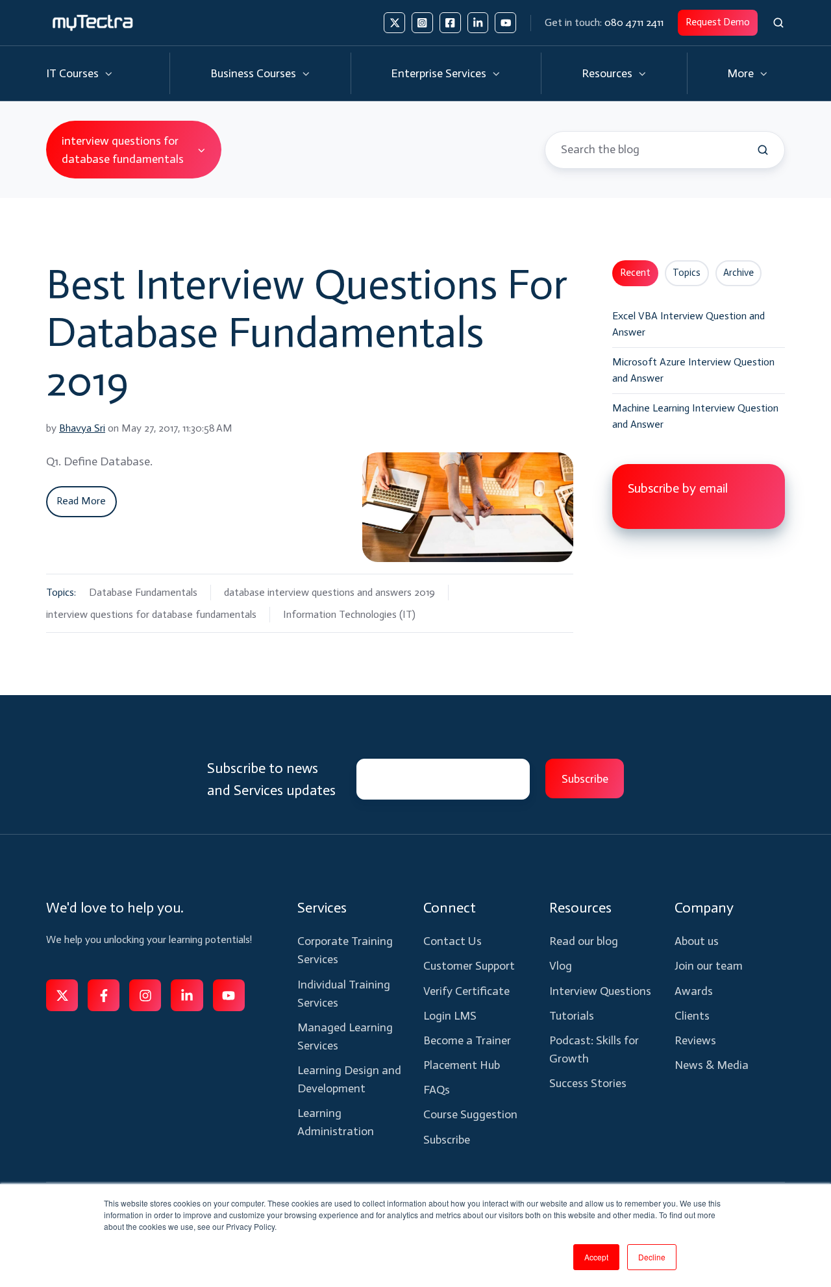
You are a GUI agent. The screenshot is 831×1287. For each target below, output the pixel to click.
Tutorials (571, 1016)
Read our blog (583, 941)
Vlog (560, 966)
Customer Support (469, 966)
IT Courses (72, 73)
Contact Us (452, 941)
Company (704, 907)
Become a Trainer (467, 1040)
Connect (449, 907)
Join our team (709, 966)
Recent (635, 272)
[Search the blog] (762, 149)
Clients (692, 1016)
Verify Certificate (466, 991)
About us (697, 941)
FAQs (436, 1090)
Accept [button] (596, 1256)
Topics (687, 272)
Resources (607, 73)
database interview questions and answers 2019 (329, 592)
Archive (738, 272)
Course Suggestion (470, 1114)
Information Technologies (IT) (349, 614)
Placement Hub (461, 1065)
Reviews (695, 1040)
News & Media (712, 1065)
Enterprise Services (438, 73)
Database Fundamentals (143, 592)
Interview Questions (600, 991)
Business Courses (253, 73)
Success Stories (587, 1083)
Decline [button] (651, 1256)
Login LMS (450, 1016)
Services (322, 907)
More (740, 73)
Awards (694, 991)
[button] (778, 22)
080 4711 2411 (634, 22)
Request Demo (718, 22)
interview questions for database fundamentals (151, 614)
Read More (81, 501)
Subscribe (446, 1140)
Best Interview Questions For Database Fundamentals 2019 (306, 332)
